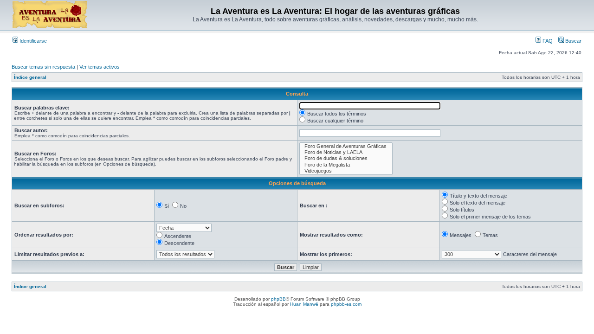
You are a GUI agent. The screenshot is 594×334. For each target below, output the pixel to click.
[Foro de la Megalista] (346, 165)
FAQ (547, 41)
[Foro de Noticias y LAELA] (346, 152)
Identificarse (32, 41)
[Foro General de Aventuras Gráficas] (346, 146)
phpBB (278, 299)
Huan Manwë (304, 304)
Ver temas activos (99, 67)
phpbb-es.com (346, 304)
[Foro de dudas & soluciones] (346, 158)
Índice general (30, 77)
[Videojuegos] (346, 171)
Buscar (572, 41)
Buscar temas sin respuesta (43, 67)
